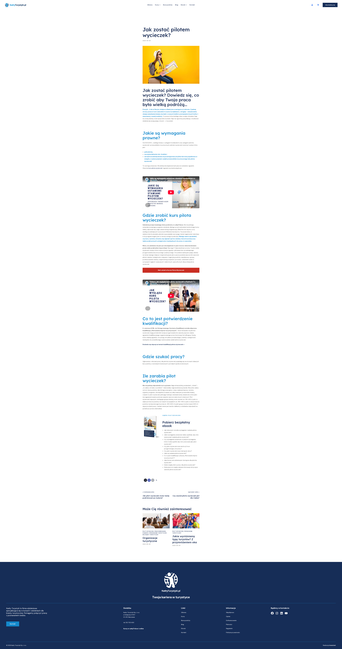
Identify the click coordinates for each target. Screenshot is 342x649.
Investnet (332, 645)
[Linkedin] (281, 613)
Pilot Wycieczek (149, 23)
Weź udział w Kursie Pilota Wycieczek (171, 270)
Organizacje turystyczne (150, 539)
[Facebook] (149, 480)
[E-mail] (152, 480)
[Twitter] (145, 480)
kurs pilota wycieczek (155, 168)
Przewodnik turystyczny (158, 533)
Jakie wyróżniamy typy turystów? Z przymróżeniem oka (184, 539)
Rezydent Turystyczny (150, 534)
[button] (156, 480)
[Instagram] (276, 613)
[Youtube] (286, 613)
